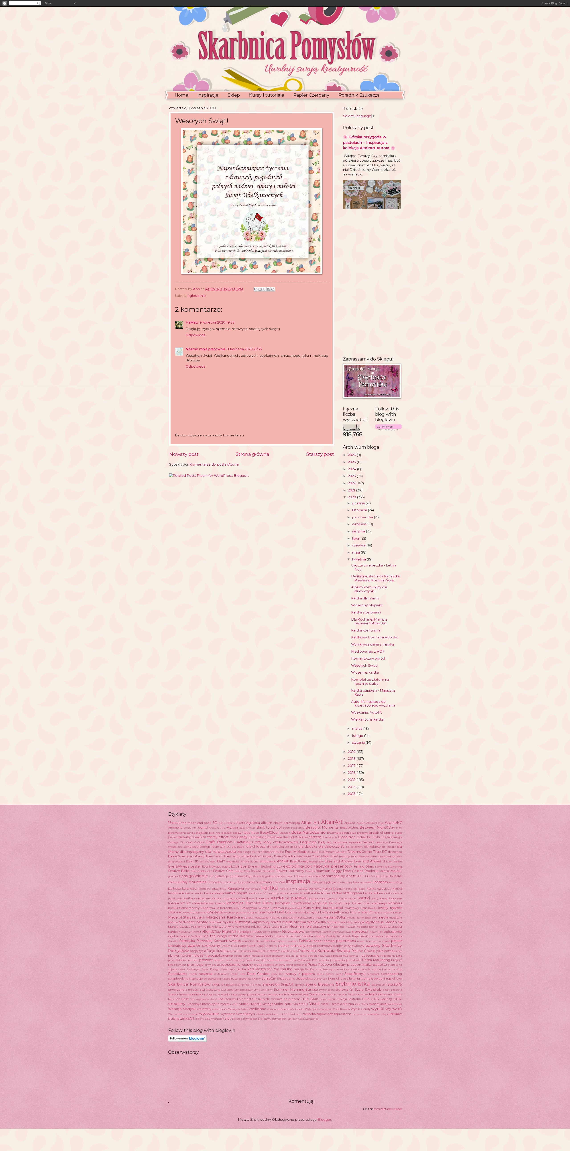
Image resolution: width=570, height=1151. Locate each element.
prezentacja (325, 960)
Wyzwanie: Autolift (366, 713)
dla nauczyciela (220, 851)
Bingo (191, 832)
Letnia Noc (348, 912)
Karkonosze (252, 888)
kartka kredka (194, 893)
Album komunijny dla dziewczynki (369, 589)
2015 (352, 780)
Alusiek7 (393, 822)
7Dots (240, 823)
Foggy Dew (341, 871)
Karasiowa (236, 888)
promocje (195, 965)
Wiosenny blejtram (367, 605)
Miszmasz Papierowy (251, 922)
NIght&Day (211, 932)
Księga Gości (293, 908)
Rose (242, 974)
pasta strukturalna (256, 951)
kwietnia (359, 559)
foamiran (323, 871)
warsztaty (204, 1009)
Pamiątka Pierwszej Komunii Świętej (210, 941)
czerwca (359, 545)
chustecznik (329, 837)
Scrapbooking (391, 974)
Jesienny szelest (362, 882)
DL (228, 846)
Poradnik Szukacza (359, 95)
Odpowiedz (195, 335)
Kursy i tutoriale (266, 95)
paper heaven (324, 941)
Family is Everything (388, 866)
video (235, 1004)
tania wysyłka (221, 994)
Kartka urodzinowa (226, 898)
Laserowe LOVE (271, 912)
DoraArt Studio (273, 852)
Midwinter (187, 922)
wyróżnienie (190, 1014)
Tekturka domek (358, 994)
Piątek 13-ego (289, 951)
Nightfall (229, 932)
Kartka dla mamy (365, 598)
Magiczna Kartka (223, 917)
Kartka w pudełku (289, 898)
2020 (352, 497)
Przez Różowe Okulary (326, 965)
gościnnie (198, 875)
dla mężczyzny (192, 852)
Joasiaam (380, 882)
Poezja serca (242, 955)
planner (173, 955)
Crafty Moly (261, 842)
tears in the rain (337, 994)
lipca (356, 538)
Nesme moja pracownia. (309, 927)
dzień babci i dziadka (238, 856)
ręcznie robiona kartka (344, 969)
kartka (269, 887)
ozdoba (307, 936)
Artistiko (214, 827)
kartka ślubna (373, 893)
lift (358, 912)
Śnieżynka (185, 994)
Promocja (180, 964)
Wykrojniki (312, 1009)
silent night (355, 978)
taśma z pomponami (269, 994)
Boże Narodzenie (308, 832)
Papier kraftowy (266, 945)
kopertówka (210, 908)
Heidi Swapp (371, 876)
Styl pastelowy (243, 989)
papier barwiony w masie (373, 941)
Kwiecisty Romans (194, 912)
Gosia (183, 876)
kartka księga (214, 893)
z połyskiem (271, 1014)
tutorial (332, 999)
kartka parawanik (290, 893)
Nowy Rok (376, 931)
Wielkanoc (257, 1009)
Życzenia (312, 1018)
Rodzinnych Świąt (226, 974)
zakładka (309, 1014)
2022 (352, 483)
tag (204, 994)
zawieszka (373, 1014)
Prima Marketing (376, 960)
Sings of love (392, 978)
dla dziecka (307, 847)
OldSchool (196, 936)
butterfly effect (215, 837)
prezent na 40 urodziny (229, 960)
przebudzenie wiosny (235, 965)
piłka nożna (384, 951)
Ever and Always (338, 861)
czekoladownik (285, 842)
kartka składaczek (317, 893)
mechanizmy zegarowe (361, 917)
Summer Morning (289, 990)
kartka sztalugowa (347, 893)
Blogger (324, 1120)
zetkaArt (187, 1019)
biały (399, 827)
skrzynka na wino (249, 984)
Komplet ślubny (259, 903)
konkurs (395, 903)
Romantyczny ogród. (368, 658)
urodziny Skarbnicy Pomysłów (209, 1004)
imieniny (255, 882)
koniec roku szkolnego (369, 903)
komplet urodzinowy (293, 903)
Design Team (209, 846)
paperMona (346, 941)
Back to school (269, 827)
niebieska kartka (367, 926)
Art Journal (200, 827)
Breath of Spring (381, 832)
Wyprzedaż (175, 1014)
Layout (314, 912)
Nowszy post (184, 454)
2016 (352, 773)
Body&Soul (269, 833)
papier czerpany (203, 945)
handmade (314, 876)
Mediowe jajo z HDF (368, 652)
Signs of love (337, 978)
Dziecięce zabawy (190, 856)
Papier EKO (229, 945)
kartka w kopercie (255, 898)
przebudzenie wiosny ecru (273, 964)
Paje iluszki (360, 936)
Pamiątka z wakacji (284, 941)
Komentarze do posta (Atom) (214, 464)
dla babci (238, 846)
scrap (339, 974)
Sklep (234, 95)
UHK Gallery (381, 999)
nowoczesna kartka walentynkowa (328, 931)
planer (398, 951)
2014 (352, 787)
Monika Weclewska (310, 922)
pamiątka (376, 936)
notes (257, 932)
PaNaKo (305, 941)
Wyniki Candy (360, 1009)
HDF (360, 876)
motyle (359, 922)
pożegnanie (370, 955)
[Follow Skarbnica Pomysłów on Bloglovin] (388, 429)
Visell (314, 1003)
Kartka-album (348, 898)
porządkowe (340, 955)
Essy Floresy (299, 861)
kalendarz (189, 888)
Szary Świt (363, 990)
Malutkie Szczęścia (281, 917)
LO (370, 912)
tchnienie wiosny (296, 994)
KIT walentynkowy (200, 903)
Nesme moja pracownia (205, 349)
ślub (377, 989)
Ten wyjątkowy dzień (203, 999)
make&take (261, 917)
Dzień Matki (320, 856)
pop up (290, 955)
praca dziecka (177, 960)
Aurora (232, 827)
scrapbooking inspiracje (185, 978)
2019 (352, 752)
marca (357, 729)
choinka (303, 837)
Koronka (226, 908)
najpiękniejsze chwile (218, 926)
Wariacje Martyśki (182, 1009)
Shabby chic (286, 978)
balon (286, 827)
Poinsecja (257, 955)
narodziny (253, 926)
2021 (352, 490)
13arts (172, 823)
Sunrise (312, 990)
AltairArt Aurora (354, 823)
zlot (228, 1019)
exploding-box (297, 866)
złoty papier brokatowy (257, 1018)
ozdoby (319, 936)
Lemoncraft (329, 912)
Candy (242, 837)
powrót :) (355, 955)
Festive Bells (178, 871)
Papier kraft (246, 945)
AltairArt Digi (375, 823)
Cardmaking (257, 837)
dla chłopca (256, 847)
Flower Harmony (290, 871)
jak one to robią (342, 882)
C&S (233, 837)
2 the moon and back (195, 823)
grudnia (359, 503)
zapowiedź (325, 1014)
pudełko (380, 965)
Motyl (349, 922)
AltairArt (332, 822)
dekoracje (191, 846)
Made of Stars (179, 917)
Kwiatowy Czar (355, 908)
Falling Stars (364, 866)
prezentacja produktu (347, 960)
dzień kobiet (303, 856)
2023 (352, 476)
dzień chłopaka (263, 856)
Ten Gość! (182, 999)
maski (318, 917)
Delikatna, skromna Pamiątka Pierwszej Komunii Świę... (375, 578)
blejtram (202, 832)
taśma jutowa (247, 994)
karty (375, 898)
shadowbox (304, 978)
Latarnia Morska (297, 912)
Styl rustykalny (263, 989)
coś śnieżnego (391, 837)
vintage (268, 1004)
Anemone (175, 827)
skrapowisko (229, 984)
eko (202, 861)
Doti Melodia (296, 852)
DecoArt (368, 842)
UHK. (397, 999)
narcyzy (240, 926)
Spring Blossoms (319, 984)
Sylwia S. (344, 989)
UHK (366, 999)
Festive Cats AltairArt (248, 871)
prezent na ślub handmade (263, 960)
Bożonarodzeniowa (341, 832)
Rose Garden (258, 974)
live (364, 912)
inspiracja (298, 881)
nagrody (196, 926)
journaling (395, 882)
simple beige (373, 978)
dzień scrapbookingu (383, 856)
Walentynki (394, 1004)
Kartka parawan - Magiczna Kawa (373, 693)
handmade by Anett (339, 876)
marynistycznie (304, 917)
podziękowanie (220, 955)
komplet (234, 902)
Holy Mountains (193, 882)
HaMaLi (192, 322)
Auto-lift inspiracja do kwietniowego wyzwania (373, 704)
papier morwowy (319, 945)
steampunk (379, 984)
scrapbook (373, 974)
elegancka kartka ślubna (242, 861)
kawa (384, 898)
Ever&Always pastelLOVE (220, 866)
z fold (259, 1014)
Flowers (310, 871)
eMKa (283, 861)
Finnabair (269, 871)
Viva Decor (361, 1004)
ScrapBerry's (354, 974)
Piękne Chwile (363, 951)
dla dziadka (275, 846)
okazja (184, 936)
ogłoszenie (196, 296)
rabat (181, 969)
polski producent (274, 955)
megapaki (395, 917)
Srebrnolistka (353, 983)
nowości (360, 931)
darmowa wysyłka (346, 842)
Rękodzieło (177, 974)
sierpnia (359, 531)
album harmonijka (286, 823)
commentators (383, 1108)
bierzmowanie (177, 832)
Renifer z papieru (316, 969)
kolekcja (220, 903)
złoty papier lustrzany (285, 1018)
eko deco (210, 861)
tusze (323, 999)
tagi (209, 994)
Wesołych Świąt (238, 1009)
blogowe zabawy (231, 832)
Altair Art (310, 822)
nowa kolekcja (272, 931)
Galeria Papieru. (390, 871)
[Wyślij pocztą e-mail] (256, 289)
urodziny (176, 1003)
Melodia (173, 922)
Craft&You (242, 842)
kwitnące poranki (235, 912)
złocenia (237, 1018)
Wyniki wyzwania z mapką (372, 644)
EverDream (250, 866)
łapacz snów (381, 912)
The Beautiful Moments (235, 999)
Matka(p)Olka (334, 917)
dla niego (244, 852)
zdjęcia (385, 1014)
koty (236, 908)
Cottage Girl (176, 842)
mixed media (282, 922)
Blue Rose (251, 832)
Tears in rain (317, 994)
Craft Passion (219, 841)
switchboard (327, 989)
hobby (384, 876)
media (383, 917)
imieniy (267, 882)
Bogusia (285, 832)
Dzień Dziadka (284, 856)
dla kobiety (372, 846)
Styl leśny (227, 989)
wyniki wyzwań (386, 1008)
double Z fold (315, 852)
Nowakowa (293, 931)
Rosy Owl (277, 974)
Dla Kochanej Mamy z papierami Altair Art (369, 621)
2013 (352, 794)
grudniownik (239, 876)
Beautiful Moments (321, 827)
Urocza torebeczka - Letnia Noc (373, 567)
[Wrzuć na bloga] (260, 289)
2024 (352, 469)
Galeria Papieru (364, 871)
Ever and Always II (369, 861)
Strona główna (252, 454)
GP (211, 876)
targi (234, 994)
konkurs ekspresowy (184, 908)
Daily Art (324, 842)
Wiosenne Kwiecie (278, 1009)
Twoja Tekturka (349, 999)
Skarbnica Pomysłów (189, 984)
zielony (199, 1018)
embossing (268, 861)
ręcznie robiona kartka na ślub (381, 969)
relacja (299, 969)
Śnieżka (173, 994)
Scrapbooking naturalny (219, 978)
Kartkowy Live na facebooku (374, 637)
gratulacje (221, 876)
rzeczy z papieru (300, 974)
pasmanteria (235, 951)
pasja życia (198, 951)
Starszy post (320, 454)
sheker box (320, 978)
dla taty (257, 852)
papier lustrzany (291, 946)
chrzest (315, 837)
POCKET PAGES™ (193, 955)
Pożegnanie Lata (391, 955)
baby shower (247, 827)
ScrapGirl (269, 978)
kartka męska (236, 893)
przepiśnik (300, 964)
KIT (182, 903)
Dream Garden (335, 852)
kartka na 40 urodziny (263, 893)
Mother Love (336, 922)
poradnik (301, 955)
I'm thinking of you (232, 882)
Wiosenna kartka (365, 672)
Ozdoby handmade (338, 936)
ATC (223, 827)
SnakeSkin (271, 984)
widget (397, 1108)
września (359, 524)
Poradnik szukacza (319, 955)
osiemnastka (264, 936)
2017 (352, 766)
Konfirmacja (342, 903)
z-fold (283, 1014)
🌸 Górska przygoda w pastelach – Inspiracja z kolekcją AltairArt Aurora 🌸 (369, 142)
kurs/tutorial (333, 908)
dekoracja (382, 842)
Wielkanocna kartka (367, 719)
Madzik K (199, 917)
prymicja (210, 964)
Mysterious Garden (381, 922)
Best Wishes (349, 827)
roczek (193, 974)
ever (321, 861)
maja (356, 552)
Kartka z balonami (366, 612)
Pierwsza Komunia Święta (324, 950)
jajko (329, 882)
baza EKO (297, 827)
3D (215, 823)
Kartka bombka (309, 888)
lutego (358, 736)
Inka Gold (279, 882)
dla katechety (354, 846)
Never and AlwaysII (344, 926)
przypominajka (359, 965)
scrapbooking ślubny (248, 978)
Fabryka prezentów (332, 866)
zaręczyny (359, 1014)
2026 (352, 455)
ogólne (173, 936)
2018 (352, 759)
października (363, 517)
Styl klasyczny (210, 989)
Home (181, 95)
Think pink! (262, 999)
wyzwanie (209, 1013)
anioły (187, 827)
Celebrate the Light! (282, 837)
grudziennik (256, 876)
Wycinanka (297, 1009)
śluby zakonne (392, 989)
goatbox (173, 876)
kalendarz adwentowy (212, 888)
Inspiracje (207, 95)
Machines (396, 912)
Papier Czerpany (311, 95)
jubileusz (174, 888)
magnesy (247, 917)
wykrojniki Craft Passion (334, 1009)
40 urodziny (227, 823)
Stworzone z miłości (183, 989)
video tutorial (250, 1004)
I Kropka (213, 882)
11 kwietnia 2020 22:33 (244, 349)
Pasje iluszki (216, 951)
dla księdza (389, 846)
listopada (360, 510)
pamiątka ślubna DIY (256, 941)
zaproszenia (343, 1014)
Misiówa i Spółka (221, 922)
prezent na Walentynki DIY (299, 960)
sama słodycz (325, 974)
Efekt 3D (192, 861)
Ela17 (221, 861)
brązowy (362, 832)
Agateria (253, 823)
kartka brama (333, 888)
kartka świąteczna (197, 898)
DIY (222, 846)
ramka (241, 969)
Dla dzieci (291, 846)
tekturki (375, 994)
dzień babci (213, 856)
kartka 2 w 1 (288, 888)
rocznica (205, 974)
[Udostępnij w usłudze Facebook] (268, 289)
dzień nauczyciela (343, 856)
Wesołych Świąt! (364, 666)
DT (384, 852)
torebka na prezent (285, 999)
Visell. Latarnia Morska (337, 1004)
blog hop (214, 832)
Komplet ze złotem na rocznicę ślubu (370, 682)
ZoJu (302, 1018)
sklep (216, 984)
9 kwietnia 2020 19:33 (217, 322)
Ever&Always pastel (184, 866)
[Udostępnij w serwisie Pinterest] (273, 289)
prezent (206, 960)
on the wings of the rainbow (228, 936)
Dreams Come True (364, 852)
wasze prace (220, 1009)
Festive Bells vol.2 (201, 871)
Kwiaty (372, 908)
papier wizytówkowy (348, 945)
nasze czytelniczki (275, 926)
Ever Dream (394, 861)
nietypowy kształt (190, 931)
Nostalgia (244, 931)
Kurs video (312, 908)
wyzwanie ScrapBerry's (237, 1014)
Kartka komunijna (365, 630)
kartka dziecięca (379, 888)
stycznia (359, 743)
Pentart (274, 951)
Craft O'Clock (195, 842)
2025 (352, 462)
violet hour (283, 1004)
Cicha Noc (346, 837)
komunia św (322, 903)
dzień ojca (363, 856)
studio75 (395, 984)
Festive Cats (223, 871)
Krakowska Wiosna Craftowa (262, 908)
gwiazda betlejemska (278, 876)
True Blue (309, 999)
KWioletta (214, 912)
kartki (364, 898)
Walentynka (378, 1004)
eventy (313, 861)
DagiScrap (308, 842)
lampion (251, 912)
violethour (301, 1004)
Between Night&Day (377, 827)
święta (197, 994)
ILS (246, 882)
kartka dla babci (354, 888)
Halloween (299, 876)
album (266, 823)
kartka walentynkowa (323, 898)
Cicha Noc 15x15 (368, 837)
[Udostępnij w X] (264, 289)
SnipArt (287, 984)
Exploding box (271, 866)
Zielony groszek (214, 1018)
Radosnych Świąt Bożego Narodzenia (211, 969)
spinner (299, 984)
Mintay (202, 922)
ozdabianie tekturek (287, 936)
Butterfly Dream (190, 837)
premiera (192, 960)
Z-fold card (294, 1014)
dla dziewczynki (331, 847)
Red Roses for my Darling (269, 969)
